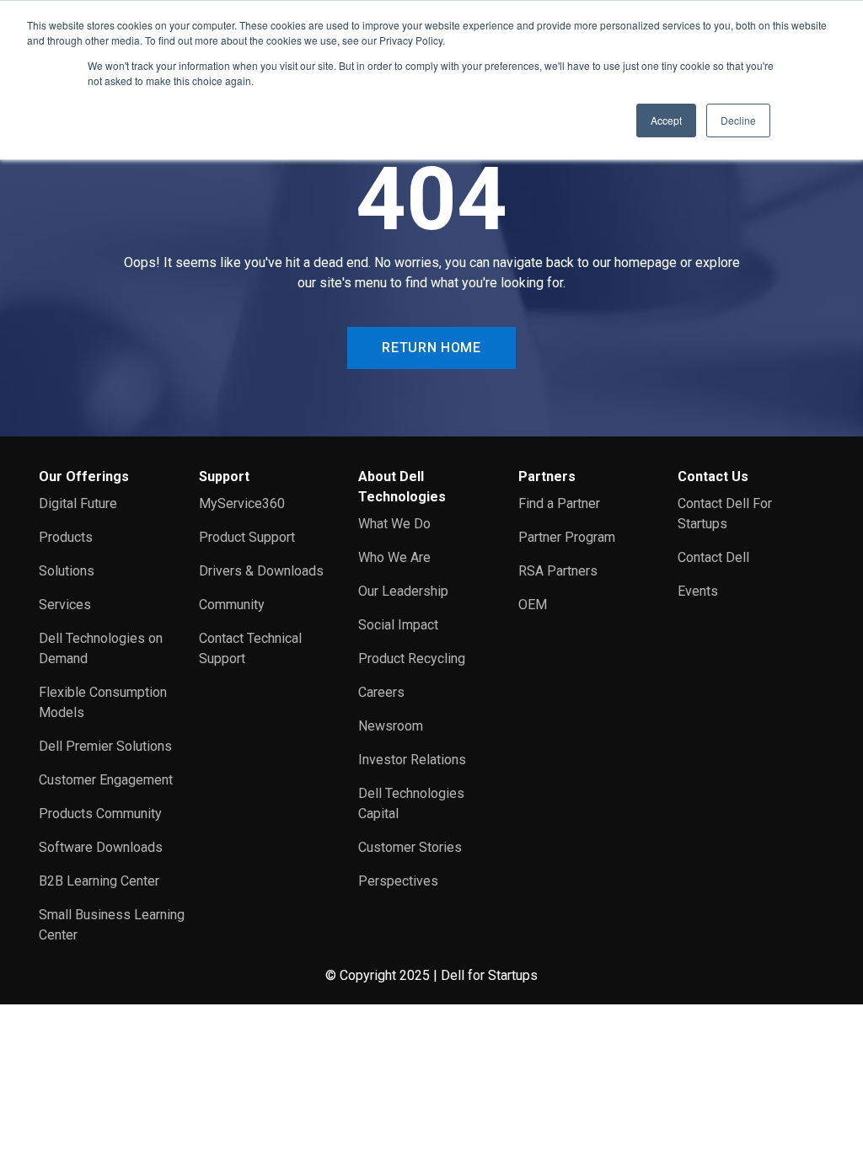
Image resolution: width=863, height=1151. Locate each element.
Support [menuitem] (224, 476)
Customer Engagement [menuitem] (106, 780)
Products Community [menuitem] (100, 814)
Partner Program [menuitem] (566, 537)
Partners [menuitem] (547, 476)
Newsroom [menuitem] (390, 726)
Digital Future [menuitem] (78, 503)
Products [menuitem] (66, 537)
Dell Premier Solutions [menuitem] (105, 746)
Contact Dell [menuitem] (713, 557)
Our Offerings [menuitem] (84, 476)
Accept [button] (666, 120)
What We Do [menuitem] (394, 524)
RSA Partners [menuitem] (558, 571)
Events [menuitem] (698, 591)
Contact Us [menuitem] (713, 476)
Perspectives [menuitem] (398, 881)
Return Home (431, 348)
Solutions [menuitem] (66, 571)
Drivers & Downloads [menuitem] (261, 571)
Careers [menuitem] (381, 692)
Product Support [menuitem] (247, 537)
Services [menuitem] (65, 605)
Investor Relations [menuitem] (412, 760)
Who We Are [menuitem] (394, 557)
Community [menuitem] (232, 605)
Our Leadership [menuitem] (403, 591)
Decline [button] (738, 120)
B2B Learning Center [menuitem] (99, 881)
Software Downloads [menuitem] (101, 847)
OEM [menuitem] (532, 605)
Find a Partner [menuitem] (559, 503)
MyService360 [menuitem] (242, 503)
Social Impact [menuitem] (398, 625)
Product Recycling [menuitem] (411, 658)
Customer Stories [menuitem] (410, 847)
